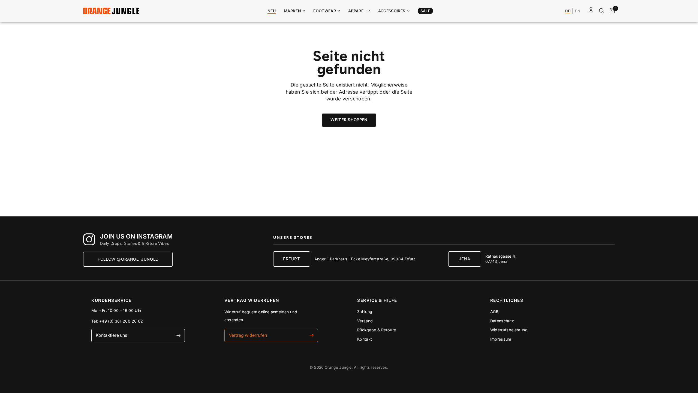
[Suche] (601, 11)
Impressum (500, 339)
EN (577, 11)
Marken (292, 10)
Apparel (357, 10)
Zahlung (364, 311)
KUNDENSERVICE (111, 300)
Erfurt (291, 258)
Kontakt (364, 339)
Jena (464, 258)
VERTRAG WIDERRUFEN (251, 300)
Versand (365, 320)
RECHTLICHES (507, 300)
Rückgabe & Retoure (376, 329)
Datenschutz (502, 320)
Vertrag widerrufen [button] (248, 335)
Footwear (324, 10)
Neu (271, 10)
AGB (494, 311)
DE (567, 11)
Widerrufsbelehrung (509, 329)
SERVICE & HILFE (377, 300)
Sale (425, 10)
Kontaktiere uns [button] (111, 335)
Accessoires (391, 10)
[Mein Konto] (591, 11)
